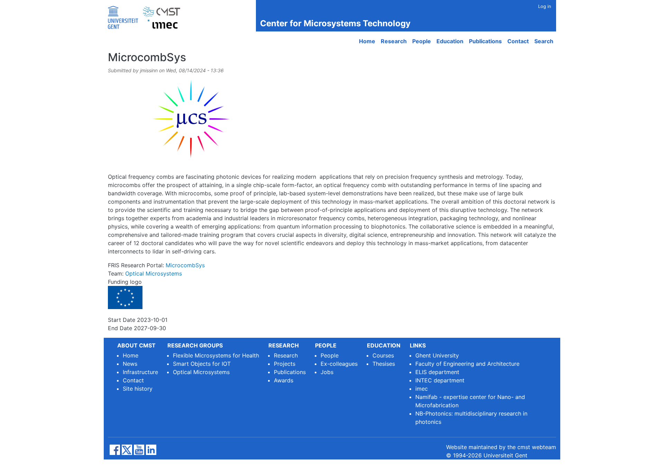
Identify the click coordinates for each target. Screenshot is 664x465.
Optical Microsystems (153, 273)
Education (449, 41)
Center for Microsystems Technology (335, 23)
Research (394, 41)
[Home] (147, 16)
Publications (485, 41)
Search (543, 41)
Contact (518, 41)
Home (367, 41)
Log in (544, 6)
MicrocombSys (185, 265)
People (421, 41)
